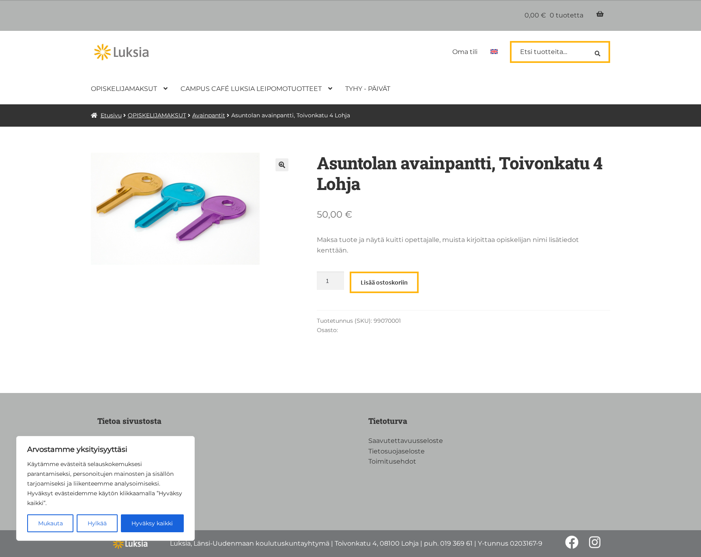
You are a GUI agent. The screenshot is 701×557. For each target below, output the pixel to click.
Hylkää (97, 523)
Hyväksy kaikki (152, 523)
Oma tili (464, 52)
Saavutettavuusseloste (405, 441)
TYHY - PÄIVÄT (367, 89)
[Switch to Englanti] (494, 52)
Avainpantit (208, 115)
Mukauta (50, 523)
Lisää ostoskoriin (384, 282)
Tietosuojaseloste (396, 451)
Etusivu (111, 115)
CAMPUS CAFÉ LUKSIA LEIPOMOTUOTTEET (251, 89)
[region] (105, 488)
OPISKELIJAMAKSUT (124, 89)
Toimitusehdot (392, 461)
